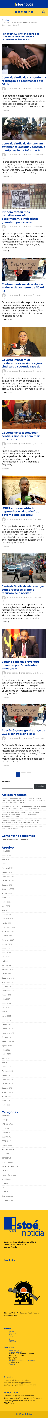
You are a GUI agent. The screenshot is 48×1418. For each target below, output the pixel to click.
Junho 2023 (6, 1003)
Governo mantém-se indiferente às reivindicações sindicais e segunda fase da (22, 363)
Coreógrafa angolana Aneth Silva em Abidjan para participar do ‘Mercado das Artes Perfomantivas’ (21, 821)
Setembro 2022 (8, 1041)
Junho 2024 (6, 953)
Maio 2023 (6, 1008)
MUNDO (5, 1171)
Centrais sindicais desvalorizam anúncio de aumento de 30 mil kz (24, 287)
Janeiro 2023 (6, 1025)
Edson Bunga (7, 1145)
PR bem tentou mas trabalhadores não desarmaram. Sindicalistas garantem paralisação (20, 217)
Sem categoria (7, 1196)
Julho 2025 (6, 898)
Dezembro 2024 (8, 927)
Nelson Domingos (9, 1175)
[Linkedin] (31, 11)
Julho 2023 (6, 999)
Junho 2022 (6, 1054)
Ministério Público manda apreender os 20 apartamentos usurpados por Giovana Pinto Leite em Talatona (24, 807)
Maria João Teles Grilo (10, 1166)
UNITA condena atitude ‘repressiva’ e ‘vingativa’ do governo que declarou (20, 511)
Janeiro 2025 (6, 923)
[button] (2, 12)
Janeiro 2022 (6, 1075)
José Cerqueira (7, 1162)
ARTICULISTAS (7, 1124)
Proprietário (9, 1260)
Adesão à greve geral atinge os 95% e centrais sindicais (23, 732)
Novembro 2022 (8, 1033)
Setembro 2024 (8, 940)
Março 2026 (6, 864)
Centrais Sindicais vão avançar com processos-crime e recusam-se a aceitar (23, 590)
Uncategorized (7, 1200)
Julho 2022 (6, 1050)
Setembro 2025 (8, 889)
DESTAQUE (6, 1137)
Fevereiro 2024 (7, 969)
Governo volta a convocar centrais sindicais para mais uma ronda (21, 436)
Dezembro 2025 (8, 877)
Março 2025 (6, 915)
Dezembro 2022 (8, 1029)
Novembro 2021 (8, 1084)
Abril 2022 (5, 1063)
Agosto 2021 (6, 1096)
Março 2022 (6, 1067)
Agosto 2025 (6, 893)
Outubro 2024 (7, 936)
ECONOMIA (6, 1141)
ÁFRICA (5, 1120)
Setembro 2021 (8, 1092)
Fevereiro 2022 (7, 1071)
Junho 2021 (6, 1105)
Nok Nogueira (7, 1179)
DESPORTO (6, 1133)
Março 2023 (6, 1016)
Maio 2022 (6, 1058)
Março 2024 (6, 965)
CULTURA (5, 1128)
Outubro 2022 (7, 1037)
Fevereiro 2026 (7, 868)
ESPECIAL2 (6, 1158)
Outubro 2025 (7, 885)
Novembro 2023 (8, 982)
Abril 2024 (5, 961)
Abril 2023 (5, 1012)
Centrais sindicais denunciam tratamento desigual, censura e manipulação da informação (23, 147)
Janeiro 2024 (7, 974)
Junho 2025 (6, 902)
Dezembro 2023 (8, 978)
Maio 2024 (6, 957)
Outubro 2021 (7, 1088)
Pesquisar (6, 782)
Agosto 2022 (7, 1046)
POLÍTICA (5, 1192)
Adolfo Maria (6, 1116)
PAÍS (3, 1188)
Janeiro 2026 (6, 872)
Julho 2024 (6, 948)
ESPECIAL (6, 1154)
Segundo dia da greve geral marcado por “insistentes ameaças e (21, 665)
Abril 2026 (5, 860)
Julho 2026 (6, 851)
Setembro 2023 (8, 991)
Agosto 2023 (7, 995)
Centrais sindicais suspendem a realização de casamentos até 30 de (24, 81)
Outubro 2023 (7, 987)
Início (7, 20)
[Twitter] (19, 11)
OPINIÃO (5, 1183)
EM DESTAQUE (8, 1150)
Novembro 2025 (8, 881)
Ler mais (5, 110)
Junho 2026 (6, 855)
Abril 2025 (5, 910)
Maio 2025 (6, 906)
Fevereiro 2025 (7, 919)
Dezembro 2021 (8, 1079)
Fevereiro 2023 (7, 1020)
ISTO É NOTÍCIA (12, 89)
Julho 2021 (6, 1101)
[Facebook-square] (16, 11)
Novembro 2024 (8, 931)
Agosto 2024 (7, 944)
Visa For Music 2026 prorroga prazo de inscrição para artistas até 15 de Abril (22, 828)
